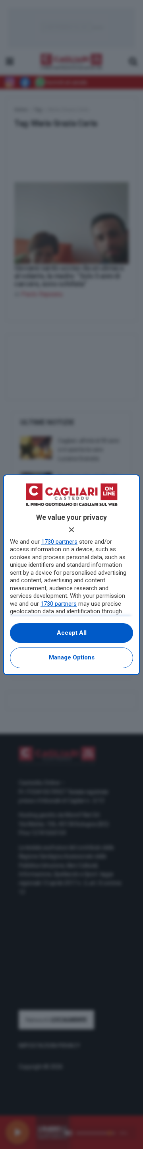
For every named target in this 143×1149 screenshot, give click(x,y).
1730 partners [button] (59, 541)
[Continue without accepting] (71, 530)
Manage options (72, 657)
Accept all (72, 632)
